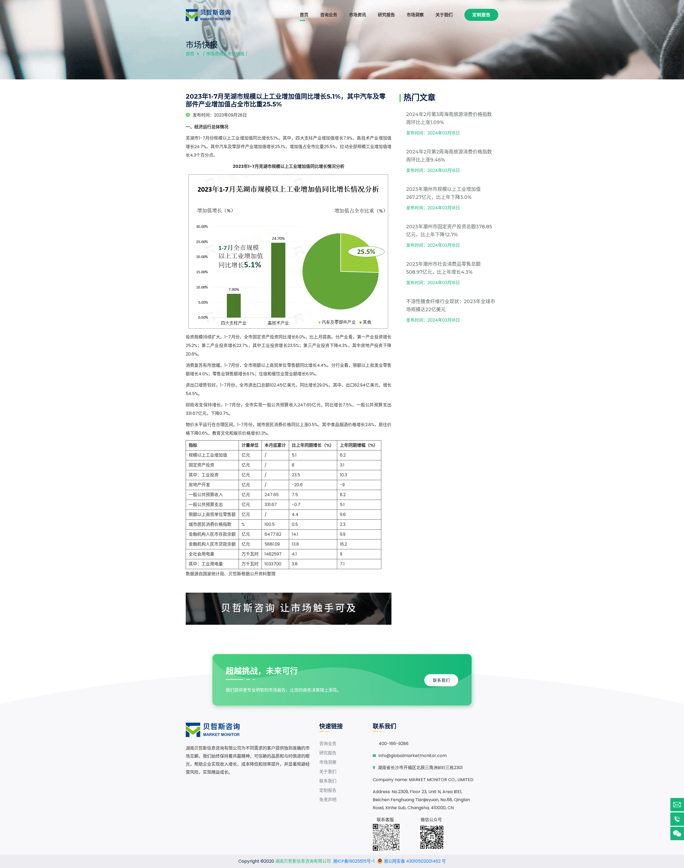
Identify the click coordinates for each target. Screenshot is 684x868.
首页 (304, 15)
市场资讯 (357, 15)
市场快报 (235, 54)
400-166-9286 (394, 743)
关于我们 (444, 15)
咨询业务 (328, 15)
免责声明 (327, 800)
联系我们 (441, 680)
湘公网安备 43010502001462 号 (414, 861)
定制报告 (481, 15)
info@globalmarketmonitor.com (413, 756)
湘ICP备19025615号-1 (354, 861)
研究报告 (386, 15)
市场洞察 (415, 15)
